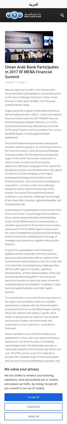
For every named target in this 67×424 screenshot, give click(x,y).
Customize (33, 406)
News (22, 82)
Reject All (33, 416)
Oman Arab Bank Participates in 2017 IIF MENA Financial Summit (32, 72)
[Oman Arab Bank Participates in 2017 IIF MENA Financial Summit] (29, 47)
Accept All (33, 397)
